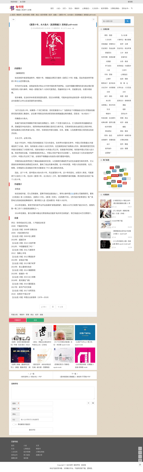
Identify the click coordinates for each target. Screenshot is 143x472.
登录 (23, 2)
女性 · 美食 (124, 61)
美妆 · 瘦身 (124, 131)
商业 (115, 186)
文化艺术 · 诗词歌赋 (108, 87)
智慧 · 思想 (124, 96)
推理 (105, 174)
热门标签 (27, 455)
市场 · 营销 (108, 74)
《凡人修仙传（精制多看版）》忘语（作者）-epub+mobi (120, 213)
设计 (108, 144)
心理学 (108, 79)
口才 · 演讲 (124, 53)
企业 (18, 81)
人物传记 (116, 181)
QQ (14, 419)
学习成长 (108, 66)
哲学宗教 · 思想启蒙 (108, 57)
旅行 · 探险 (108, 96)
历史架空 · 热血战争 (108, 48)
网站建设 (108, 131)
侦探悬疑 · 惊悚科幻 (108, 44)
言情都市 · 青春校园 (108, 140)
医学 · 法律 (124, 44)
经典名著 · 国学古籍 (108, 122)
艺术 (124, 171)
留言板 (130, 2)
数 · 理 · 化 (124, 83)
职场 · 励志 (108, 135)
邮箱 (16, 409)
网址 (14, 414)
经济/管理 (104, 8)
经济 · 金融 (52, 15)
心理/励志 (85, 8)
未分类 (108, 100)
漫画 (124, 105)
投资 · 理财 (124, 79)
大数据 (108, 61)
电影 (124, 109)
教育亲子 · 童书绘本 (108, 83)
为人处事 (124, 35)
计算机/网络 (115, 8)
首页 (52, 8)
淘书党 (20, 6)
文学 (114, 188)
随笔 (121, 182)
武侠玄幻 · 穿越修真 (124, 100)
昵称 (16, 403)
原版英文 (108, 53)
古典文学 (127, 177)
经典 (110, 181)
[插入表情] (88, 403)
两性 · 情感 (108, 35)
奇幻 (119, 170)
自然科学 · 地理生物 (124, 135)
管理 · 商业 (35, 15)
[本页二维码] (140, 464)
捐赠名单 (14, 458)
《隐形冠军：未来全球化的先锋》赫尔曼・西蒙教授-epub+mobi (41, 367)
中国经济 (17, 320)
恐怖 (120, 186)
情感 (110, 185)
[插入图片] (93, 403)
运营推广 (108, 153)
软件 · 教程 (124, 144)
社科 (119, 176)
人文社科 (95, 8)
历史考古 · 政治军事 (124, 48)
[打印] (73, 28)
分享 (61, 307)
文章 (108, 92)
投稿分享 (39, 455)
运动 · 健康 (124, 148)
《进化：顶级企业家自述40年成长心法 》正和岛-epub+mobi (41, 344)
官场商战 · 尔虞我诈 (124, 66)
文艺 (64, 8)
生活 (70, 8)
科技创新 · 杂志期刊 (108, 118)
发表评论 (56, 28)
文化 (106, 180)
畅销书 (77, 8)
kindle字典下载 (117, 221)
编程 (124, 127)
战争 (124, 176)
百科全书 (125, 8)
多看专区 (124, 57)
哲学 (108, 175)
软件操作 (108, 148)
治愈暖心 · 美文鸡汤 (108, 105)
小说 (58, 8)
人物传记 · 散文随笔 (124, 40)
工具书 (124, 70)
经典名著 (115, 166)
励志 (125, 182)
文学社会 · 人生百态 (124, 87)
